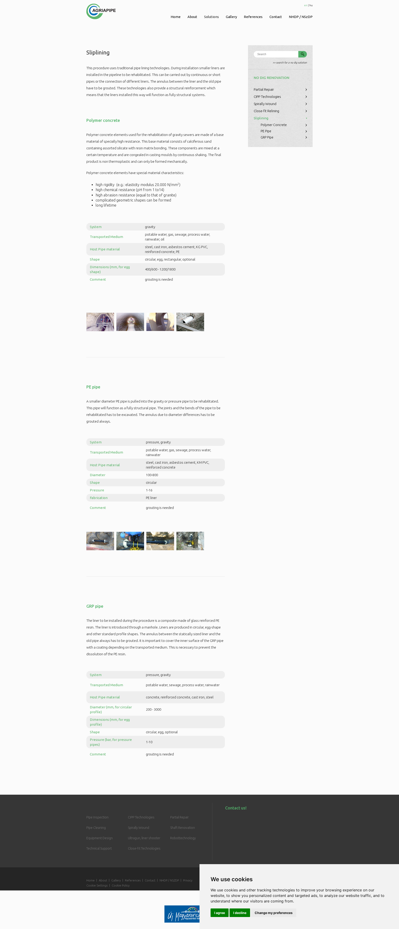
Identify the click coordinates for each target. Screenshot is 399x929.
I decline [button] (239, 913)
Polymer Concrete (274, 125)
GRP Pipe (267, 137)
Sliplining (261, 118)
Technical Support (99, 848)
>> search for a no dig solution (290, 62)
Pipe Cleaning (96, 828)
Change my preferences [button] (274, 913)
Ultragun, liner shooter (144, 838)
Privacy (187, 880)
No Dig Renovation (271, 78)
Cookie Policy (121, 885)
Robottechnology (183, 838)
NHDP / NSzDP (301, 17)
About (192, 17)
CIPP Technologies (267, 97)
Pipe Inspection (97, 817)
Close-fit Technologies (144, 848)
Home (176, 17)
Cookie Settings (97, 885)
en (305, 5)
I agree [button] (219, 913)
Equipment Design (99, 838)
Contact (275, 17)
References (253, 17)
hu (311, 5)
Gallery (231, 17)
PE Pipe (266, 131)
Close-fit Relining (266, 111)
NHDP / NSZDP (169, 880)
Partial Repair (264, 89)
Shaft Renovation (182, 828)
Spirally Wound (265, 104)
